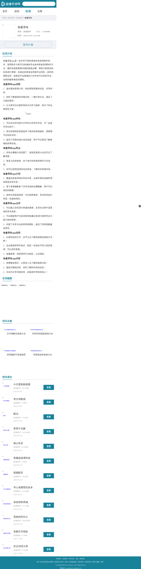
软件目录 (71, 558)
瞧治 (15, 413)
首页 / (5, 18)
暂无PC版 (28, 44)
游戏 (16, 11)
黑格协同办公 (20, 517)
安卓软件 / (12, 18)
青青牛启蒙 (19, 428)
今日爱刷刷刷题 (21, 384)
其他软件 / (20, 18)
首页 (4, 11)
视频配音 (18, 472)
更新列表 (82, 558)
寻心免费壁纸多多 (23, 487)
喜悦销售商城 (20, 502)
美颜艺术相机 (20, 531)
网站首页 (58, 558)
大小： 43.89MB (43, 31)
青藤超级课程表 (21, 458)
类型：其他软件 (24, 31)
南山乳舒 (18, 443)
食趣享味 (23, 27)
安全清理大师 (20, 546)
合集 (40, 11)
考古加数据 (19, 399)
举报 (139, 207)
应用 (28, 11)
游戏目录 (65, 558)
